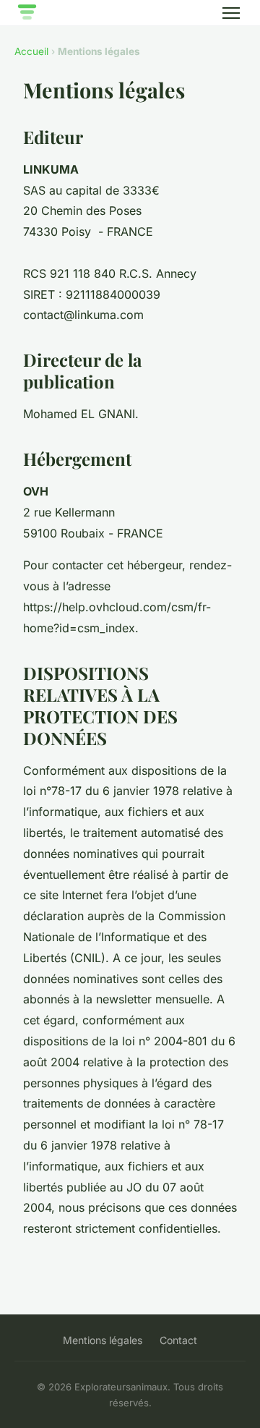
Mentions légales (102, 1340)
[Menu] (231, 13)
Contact (178, 1340)
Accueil (31, 51)
